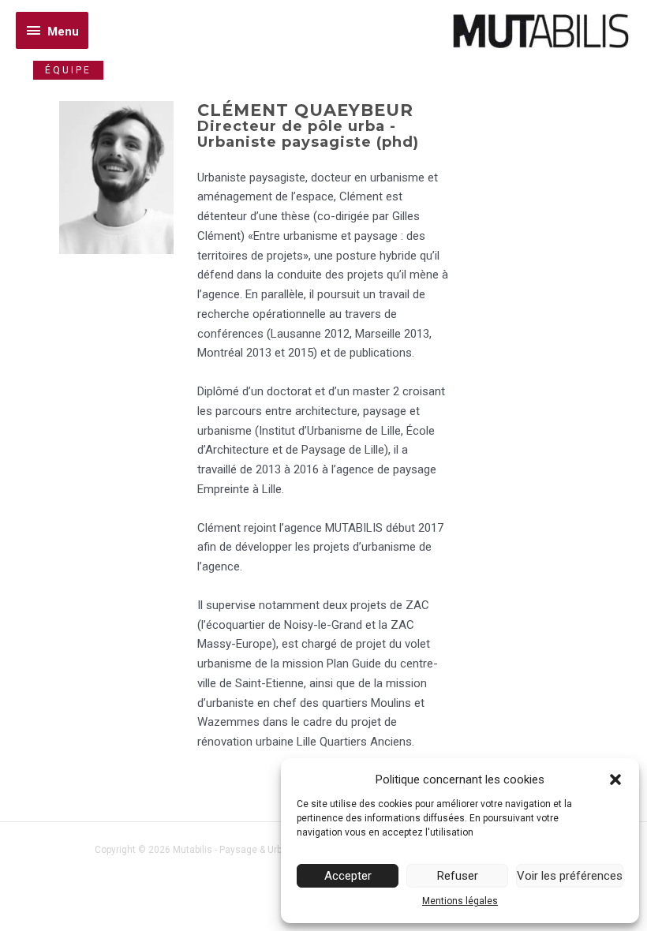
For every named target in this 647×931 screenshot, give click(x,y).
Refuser (457, 876)
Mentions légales (460, 901)
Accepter (348, 876)
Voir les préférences (570, 876)
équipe (68, 70)
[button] (615, 779)
